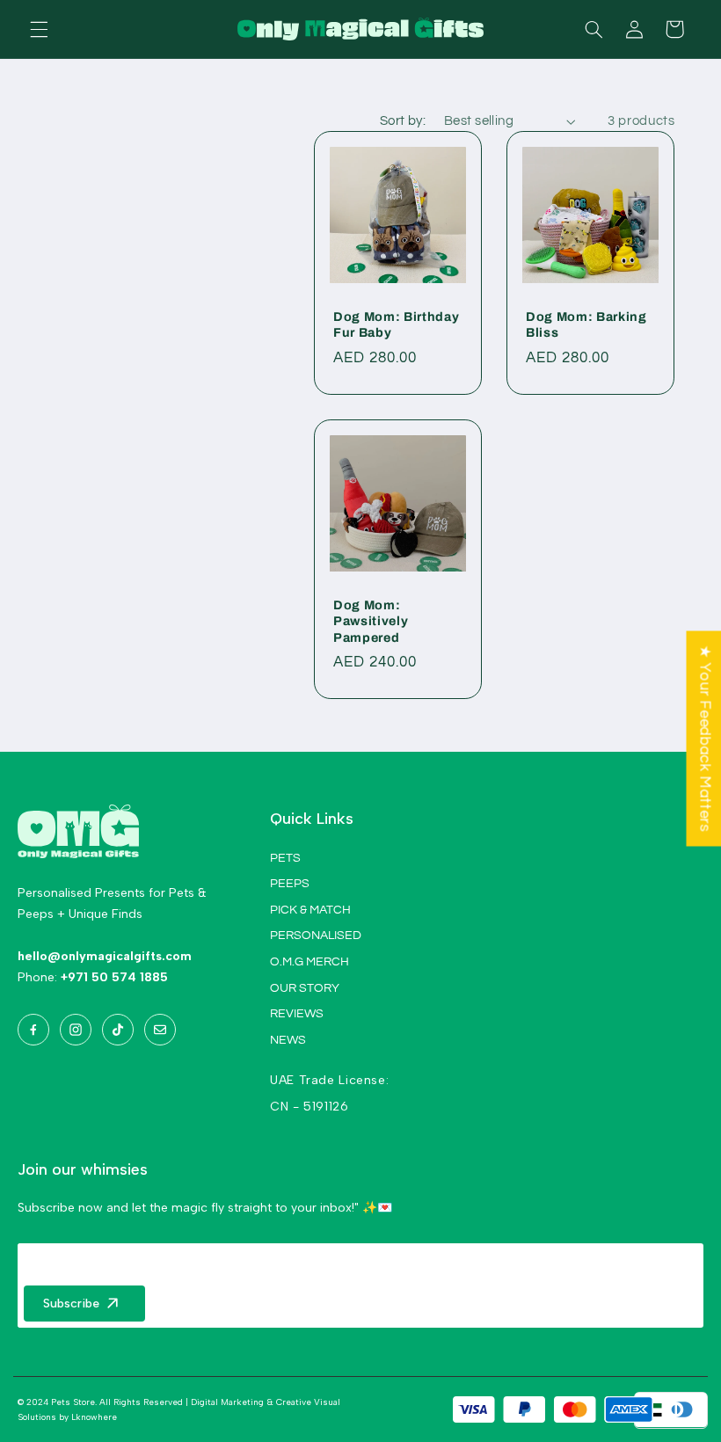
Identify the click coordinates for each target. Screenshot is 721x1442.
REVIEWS (297, 1014)
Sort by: (403, 120)
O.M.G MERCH (309, 962)
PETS (285, 858)
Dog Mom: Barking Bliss (586, 324)
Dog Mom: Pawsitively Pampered (370, 621)
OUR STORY (304, 988)
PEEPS (290, 884)
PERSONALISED (315, 935)
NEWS (288, 1040)
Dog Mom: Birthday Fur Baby (396, 324)
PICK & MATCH (310, 910)
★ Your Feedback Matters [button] (704, 739)
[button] (38, 29)
